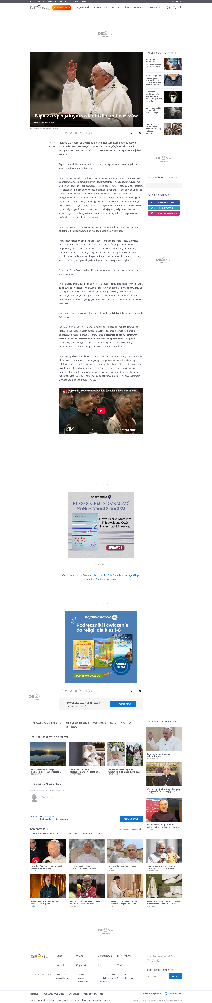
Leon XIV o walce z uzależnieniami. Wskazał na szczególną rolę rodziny (84, 771)
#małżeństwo (99, 722)
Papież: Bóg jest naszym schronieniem (159, 755)
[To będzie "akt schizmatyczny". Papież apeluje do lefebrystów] (48, 851)
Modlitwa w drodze (54, 1)
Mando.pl (74, 994)
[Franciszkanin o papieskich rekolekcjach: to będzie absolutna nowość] (164, 810)
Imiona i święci (83, 981)
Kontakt (66, 1000)
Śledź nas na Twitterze (165, 208)
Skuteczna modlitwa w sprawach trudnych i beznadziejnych (154, 62)
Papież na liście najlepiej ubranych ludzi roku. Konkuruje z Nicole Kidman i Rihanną (124, 771)
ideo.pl (180, 1000)
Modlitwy (103, 981)
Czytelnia (81, 965)
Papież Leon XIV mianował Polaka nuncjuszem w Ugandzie (45, 902)
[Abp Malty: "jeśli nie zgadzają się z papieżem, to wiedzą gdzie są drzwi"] (164, 774)
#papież (113, 722)
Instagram (181, 1)
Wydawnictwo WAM (54, 994)
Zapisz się (175, 976)
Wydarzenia (83, 7)
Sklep (84, 1)
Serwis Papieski (48, 122)
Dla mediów (75, 1000)
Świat (59, 956)
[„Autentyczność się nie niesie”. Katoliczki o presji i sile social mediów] (173, 129)
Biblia (32, 1)
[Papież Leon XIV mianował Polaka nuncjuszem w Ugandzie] (48, 886)
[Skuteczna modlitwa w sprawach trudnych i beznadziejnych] (173, 64)
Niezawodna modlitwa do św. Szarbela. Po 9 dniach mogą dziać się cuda (154, 96)
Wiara (115, 7)
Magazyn (41, 1)
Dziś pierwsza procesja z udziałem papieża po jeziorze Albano (45, 771)
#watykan (126, 722)
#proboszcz (71, 726)
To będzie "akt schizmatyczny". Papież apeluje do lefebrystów (47, 867)
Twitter (177, 1)
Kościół (37, 122)
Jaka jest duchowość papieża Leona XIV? (123, 867)
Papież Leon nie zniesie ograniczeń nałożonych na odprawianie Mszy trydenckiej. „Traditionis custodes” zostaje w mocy (123, 904)
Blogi (67, 1)
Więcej (137, 7)
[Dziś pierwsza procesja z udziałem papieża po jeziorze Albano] (48, 754)
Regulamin (42, 1000)
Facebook (173, 1)
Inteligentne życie (124, 958)
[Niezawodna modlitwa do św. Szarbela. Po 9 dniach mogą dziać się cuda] (173, 97)
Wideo (126, 7)
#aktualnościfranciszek (77, 722)
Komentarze (101, 7)
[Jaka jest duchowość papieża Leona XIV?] (125, 851)
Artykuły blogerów (63, 978)
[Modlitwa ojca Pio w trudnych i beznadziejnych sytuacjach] (173, 113)
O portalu (33, 1000)
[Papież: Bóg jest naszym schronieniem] (164, 739)
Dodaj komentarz (131, 819)
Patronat (107, 1000)
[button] (168, 8)
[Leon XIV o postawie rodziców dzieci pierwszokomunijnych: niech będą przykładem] (164, 851)
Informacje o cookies (95, 1000)
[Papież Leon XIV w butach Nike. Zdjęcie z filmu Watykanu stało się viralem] (164, 886)
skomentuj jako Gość (50, 817)
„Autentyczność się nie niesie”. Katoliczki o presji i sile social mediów (153, 128)
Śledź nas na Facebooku (165, 202)
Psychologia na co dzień (109, 978)
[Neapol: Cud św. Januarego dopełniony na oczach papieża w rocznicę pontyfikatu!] (87, 886)
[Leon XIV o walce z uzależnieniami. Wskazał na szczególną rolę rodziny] (87, 754)
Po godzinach (104, 956)
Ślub (57, 981)
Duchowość (82, 974)
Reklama (83, 1000)
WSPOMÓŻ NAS (176, 994)
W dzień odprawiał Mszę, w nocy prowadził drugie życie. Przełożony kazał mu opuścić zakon (154, 81)
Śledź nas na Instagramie (165, 213)
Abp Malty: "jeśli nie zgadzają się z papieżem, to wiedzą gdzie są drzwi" (163, 791)
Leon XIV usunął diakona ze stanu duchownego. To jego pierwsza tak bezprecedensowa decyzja (84, 868)
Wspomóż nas (125, 704)
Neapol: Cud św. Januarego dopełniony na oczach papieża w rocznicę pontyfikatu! (86, 903)
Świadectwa (82, 978)
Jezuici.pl (34, 994)
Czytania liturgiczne (107, 974)
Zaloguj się (34, 817)
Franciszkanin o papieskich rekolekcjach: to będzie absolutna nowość (164, 827)
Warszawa (151, 7)
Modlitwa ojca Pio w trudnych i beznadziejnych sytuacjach (153, 111)
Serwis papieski (61, 974)
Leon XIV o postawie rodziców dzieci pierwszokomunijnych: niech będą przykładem (162, 868)
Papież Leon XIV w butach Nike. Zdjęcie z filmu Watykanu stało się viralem (163, 902)
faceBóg (76, 1)
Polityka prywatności (54, 1000)
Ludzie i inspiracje (128, 978)
